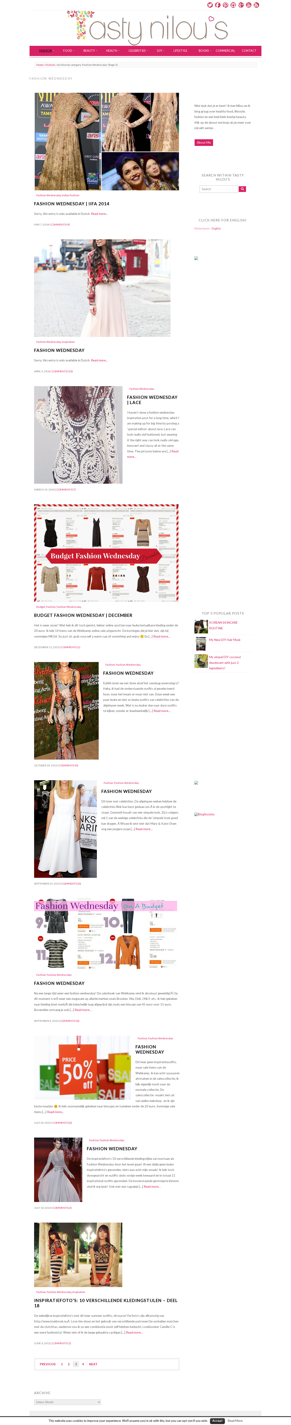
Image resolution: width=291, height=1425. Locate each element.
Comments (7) (66, 489)
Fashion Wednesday (48, 195)
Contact (249, 50)
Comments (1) (70, 647)
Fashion (50, 64)
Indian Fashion (70, 195)
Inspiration (68, 341)
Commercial (225, 50)
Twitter (210, 5)
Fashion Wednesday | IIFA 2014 (71, 203)
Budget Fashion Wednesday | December (83, 615)
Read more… (99, 214)
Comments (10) (62, 371)
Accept (217, 1421)
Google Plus (241, 5)
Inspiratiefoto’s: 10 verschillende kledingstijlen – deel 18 (106, 1303)
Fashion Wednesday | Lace (152, 400)
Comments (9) (60, 224)
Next (93, 1364)
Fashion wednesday (59, 983)
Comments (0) (68, 765)
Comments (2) (62, 1207)
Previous (48, 1364)
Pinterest (225, 5)
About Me (204, 142)
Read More (235, 1421)
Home (40, 64)
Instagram (233, 5)
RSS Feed (256, 5)
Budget (40, 606)
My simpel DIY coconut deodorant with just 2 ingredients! (225, 662)
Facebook (218, 5)
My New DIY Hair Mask (225, 640)
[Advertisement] (212, 356)
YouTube (248, 5)
